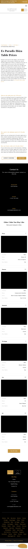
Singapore (21, 532)
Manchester (23, 524)
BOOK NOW (6, 51)
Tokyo (15, 534)
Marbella (4, 526)
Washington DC (11, 536)
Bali (8, 518)
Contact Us (14, 486)
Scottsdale (15, 532)
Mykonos (5, 528)
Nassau (4, 269)
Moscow (24, 526)
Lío (3, 377)
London (4, 524)
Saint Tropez (20, 530)
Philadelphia (8, 530)
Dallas (18, 520)
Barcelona (13, 518)
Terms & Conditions (18, 540)
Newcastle (18, 528)
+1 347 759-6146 (14, 198)
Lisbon (22, 522)
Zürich (18, 536)
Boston (19, 518)
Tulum (24, 534)
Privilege (4, 341)
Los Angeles (10, 524)
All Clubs (15, 45)
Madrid (16, 524)
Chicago (6, 520)
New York (11, 528)
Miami (9, 526)
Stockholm (4, 534)
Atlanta (4, 518)
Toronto (20, 534)
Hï (2, 413)
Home (14, 479)
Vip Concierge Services (14, 481)
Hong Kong (6, 522)
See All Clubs (14, 450)
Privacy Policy (8, 540)
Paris (23, 528)
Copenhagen (12, 520)
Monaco (19, 526)
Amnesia (4, 305)
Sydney (10, 534)
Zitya (3, 233)
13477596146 (14, 186)
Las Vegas (17, 522)
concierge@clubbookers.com (14, 210)
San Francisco (7, 532)
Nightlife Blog (14, 483)
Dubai (22, 520)
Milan (13, 526)
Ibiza (10, 45)
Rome (14, 530)
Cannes (24, 518)
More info (24, 1)
